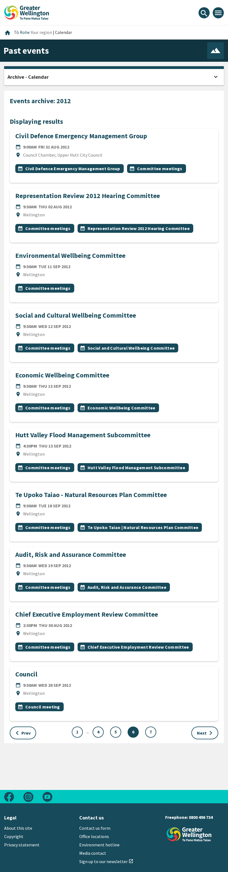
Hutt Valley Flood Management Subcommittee (82, 435)
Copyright (13, 836)
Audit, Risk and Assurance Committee (70, 554)
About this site (18, 828)
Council (26, 674)
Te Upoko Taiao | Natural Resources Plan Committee (143, 527)
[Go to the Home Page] (189, 834)
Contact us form (94, 828)
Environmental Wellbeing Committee (70, 255)
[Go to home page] (26, 12)
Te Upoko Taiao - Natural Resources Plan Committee (91, 494)
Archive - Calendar (28, 77)
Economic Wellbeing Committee (62, 375)
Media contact (92, 853)
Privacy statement (21, 845)
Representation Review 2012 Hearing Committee (87, 195)
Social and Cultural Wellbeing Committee (75, 315)
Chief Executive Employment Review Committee (86, 614)
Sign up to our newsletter (106, 861)
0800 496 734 (201, 817)
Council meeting (42, 707)
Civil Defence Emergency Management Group (81, 136)
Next (206, 733)
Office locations (94, 836)
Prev (22, 733)
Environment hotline (99, 845)
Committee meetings (159, 168)
